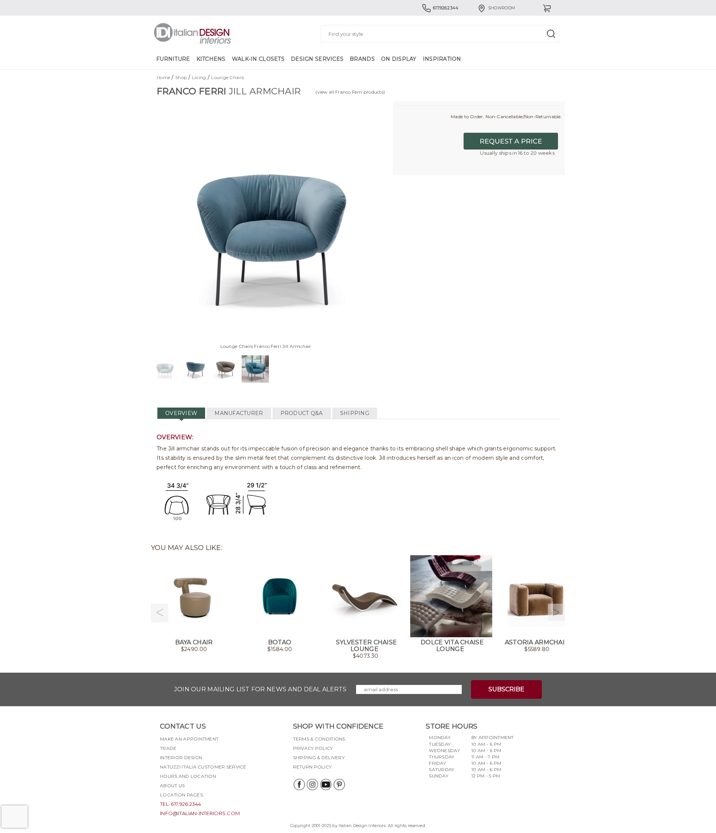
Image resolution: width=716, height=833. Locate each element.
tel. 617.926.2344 (180, 804)
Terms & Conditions (319, 739)
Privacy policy (313, 748)
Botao (279, 642)
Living (199, 77)
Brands (362, 59)
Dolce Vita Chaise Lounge (452, 646)
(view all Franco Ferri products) (350, 92)
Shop (181, 77)
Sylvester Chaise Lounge (366, 646)
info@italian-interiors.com (200, 813)
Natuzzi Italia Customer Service (203, 767)
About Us (172, 785)
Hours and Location (188, 776)
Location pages (181, 795)
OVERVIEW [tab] (181, 413)
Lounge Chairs (227, 77)
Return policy (312, 767)
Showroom (501, 7)
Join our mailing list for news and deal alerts (260, 689)
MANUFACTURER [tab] (238, 413)
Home (163, 77)
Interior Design (181, 757)
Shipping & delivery (319, 757)
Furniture (173, 59)
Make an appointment (189, 739)
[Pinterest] (339, 784)
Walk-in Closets (258, 59)
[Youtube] (325, 784)
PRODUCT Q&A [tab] (301, 413)
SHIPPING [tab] (354, 413)
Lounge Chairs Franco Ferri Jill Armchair (265, 346)
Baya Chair (194, 642)
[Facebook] (298, 784)
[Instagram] (312, 784)
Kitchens (211, 59)
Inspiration (442, 59)
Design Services (317, 59)
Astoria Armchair (537, 642)
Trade (168, 748)
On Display (399, 59)
